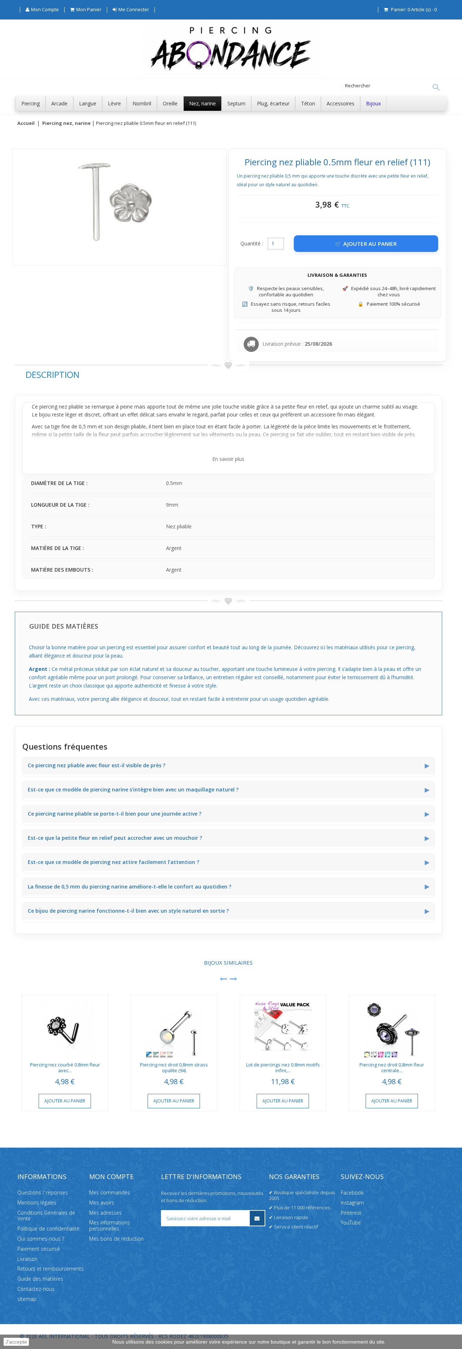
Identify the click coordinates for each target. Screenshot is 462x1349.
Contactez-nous (36, 1288)
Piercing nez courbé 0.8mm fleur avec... (65, 1067)
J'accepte (16, 1342)
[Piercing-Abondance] (231, 73)
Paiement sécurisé (38, 1248)
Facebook (352, 1192)
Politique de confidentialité (48, 1228)
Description (52, 374)
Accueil (26, 123)
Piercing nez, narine (66, 123)
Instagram (352, 1202)
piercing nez (53, 406)
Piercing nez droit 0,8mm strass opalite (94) (174, 1067)
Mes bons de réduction (116, 1238)
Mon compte (111, 1176)
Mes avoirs (101, 1202)
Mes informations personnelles (109, 1225)
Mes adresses (105, 1212)
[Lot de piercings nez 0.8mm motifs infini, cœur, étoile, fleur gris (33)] (283, 1026)
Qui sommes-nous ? (40, 1238)
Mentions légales (36, 1202)
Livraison (27, 1258)
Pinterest (351, 1212)
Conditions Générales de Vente (46, 1215)
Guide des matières (40, 1278)
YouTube (351, 1222)
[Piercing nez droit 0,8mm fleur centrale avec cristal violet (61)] (392, 1026)
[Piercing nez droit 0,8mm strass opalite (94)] (174, 1026)
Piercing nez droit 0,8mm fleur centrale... (391, 1067)
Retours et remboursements (50, 1268)
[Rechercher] (436, 87)
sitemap (26, 1299)
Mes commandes (109, 1192)
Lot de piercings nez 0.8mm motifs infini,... (283, 1067)
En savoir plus (228, 458)
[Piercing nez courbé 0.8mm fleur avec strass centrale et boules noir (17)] (65, 1026)
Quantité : (251, 243)
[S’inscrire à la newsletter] (257, 1218)
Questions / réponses (42, 1192)
